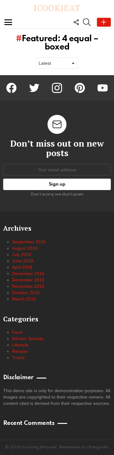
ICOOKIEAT (57, 8)
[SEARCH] (87, 22)
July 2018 (21, 254)
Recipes (20, 351)
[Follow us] (76, 22)
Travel (18, 357)
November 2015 (28, 286)
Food (17, 332)
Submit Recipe (104, 22)
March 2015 (24, 298)
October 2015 (26, 292)
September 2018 (29, 241)
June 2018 (22, 260)
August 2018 (24, 248)
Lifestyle (20, 344)
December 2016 (28, 273)
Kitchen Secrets (27, 338)
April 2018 (22, 267)
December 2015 (28, 279)
